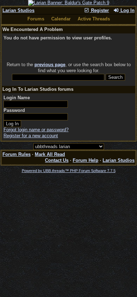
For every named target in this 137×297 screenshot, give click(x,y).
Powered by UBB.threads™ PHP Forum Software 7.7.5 (69, 171)
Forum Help (85, 160)
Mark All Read (50, 154)
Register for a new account (31, 135)
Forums (35, 18)
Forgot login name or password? (36, 129)
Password (14, 110)
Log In (127, 10)
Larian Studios (18, 10)
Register (99, 10)
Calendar (61, 18)
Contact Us (56, 160)
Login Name (17, 97)
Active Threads (94, 18)
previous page (49, 64)
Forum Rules (16, 154)
